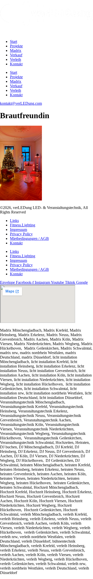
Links (14, 220)
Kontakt (16, 64)
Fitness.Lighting (22, 225)
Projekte (16, 46)
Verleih (15, 59)
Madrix (15, 50)
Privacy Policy (21, 234)
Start (13, 41)
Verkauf (16, 55)
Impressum (18, 229)
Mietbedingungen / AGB (29, 238)
